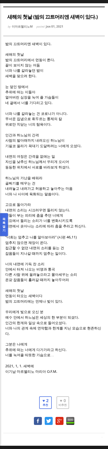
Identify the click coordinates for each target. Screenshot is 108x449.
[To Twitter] (48, 418)
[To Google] (59, 418)
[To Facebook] (37, 418)
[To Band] (70, 418)
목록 (4, 224)
